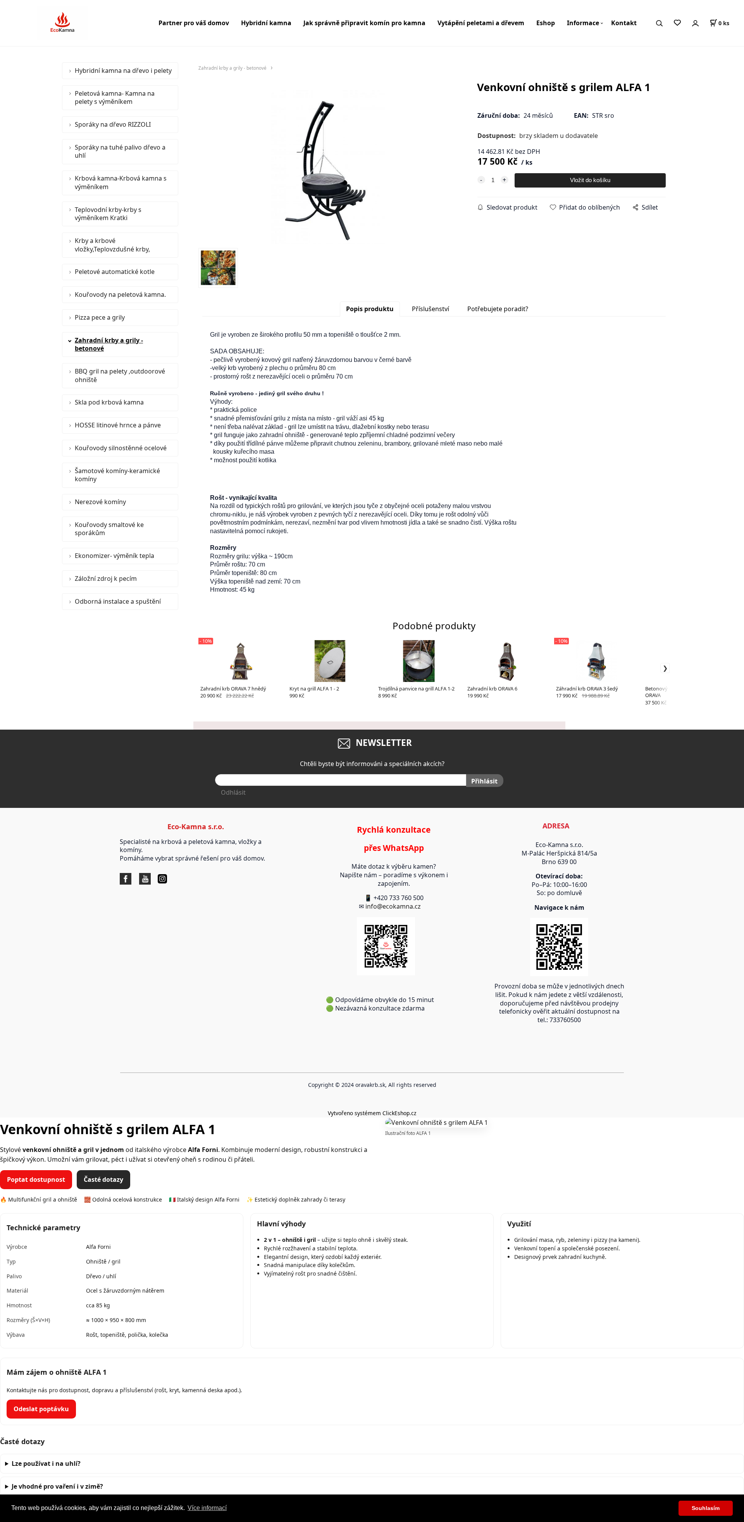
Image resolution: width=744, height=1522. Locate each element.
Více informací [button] (207, 1508)
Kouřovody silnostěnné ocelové (121, 448)
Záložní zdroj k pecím (106, 578)
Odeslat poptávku (41, 1409)
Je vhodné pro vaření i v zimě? (57, 1486)
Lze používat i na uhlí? (46, 1463)
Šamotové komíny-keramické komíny (117, 475)
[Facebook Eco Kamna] (127, 878)
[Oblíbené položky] (677, 23)
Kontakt (624, 23)
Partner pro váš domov (193, 23)
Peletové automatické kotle (115, 271)
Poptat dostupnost (36, 1179)
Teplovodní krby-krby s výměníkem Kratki (108, 213)
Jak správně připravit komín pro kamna (364, 23)
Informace (583, 23)
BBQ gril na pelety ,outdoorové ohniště (120, 375)
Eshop (545, 23)
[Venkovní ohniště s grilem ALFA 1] (327, 167)
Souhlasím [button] (706, 1508)
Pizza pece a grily (100, 317)
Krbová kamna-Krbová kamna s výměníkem (121, 182)
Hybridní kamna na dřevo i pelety (123, 70)
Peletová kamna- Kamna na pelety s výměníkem (115, 97)
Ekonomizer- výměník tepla (114, 555)
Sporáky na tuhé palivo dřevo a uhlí (120, 151)
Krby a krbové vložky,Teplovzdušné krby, (112, 244)
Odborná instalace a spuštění (118, 601)
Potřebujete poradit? (497, 309)
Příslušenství (430, 309)
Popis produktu (370, 309)
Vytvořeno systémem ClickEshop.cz (372, 1113)
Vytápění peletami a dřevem (480, 23)
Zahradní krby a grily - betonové (109, 344)
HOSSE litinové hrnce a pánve (118, 425)
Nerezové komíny (100, 502)
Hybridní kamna (266, 23)
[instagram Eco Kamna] (152, 878)
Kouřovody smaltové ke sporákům (109, 528)
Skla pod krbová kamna (109, 402)
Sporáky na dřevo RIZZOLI (113, 124)
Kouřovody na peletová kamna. (120, 294)
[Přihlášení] (695, 23)
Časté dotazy (103, 1179)
